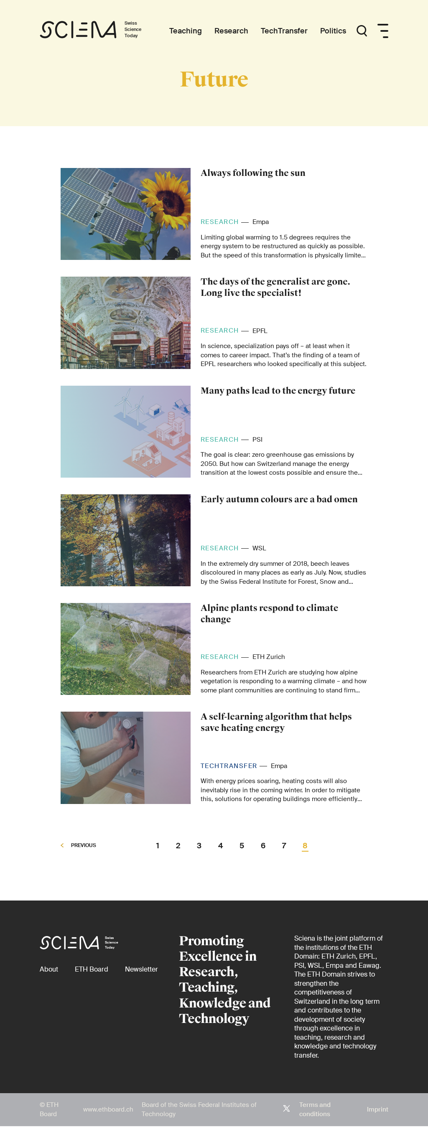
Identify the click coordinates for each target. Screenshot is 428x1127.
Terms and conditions (315, 1109)
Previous (83, 846)
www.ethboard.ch (108, 1109)
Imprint (377, 1109)
